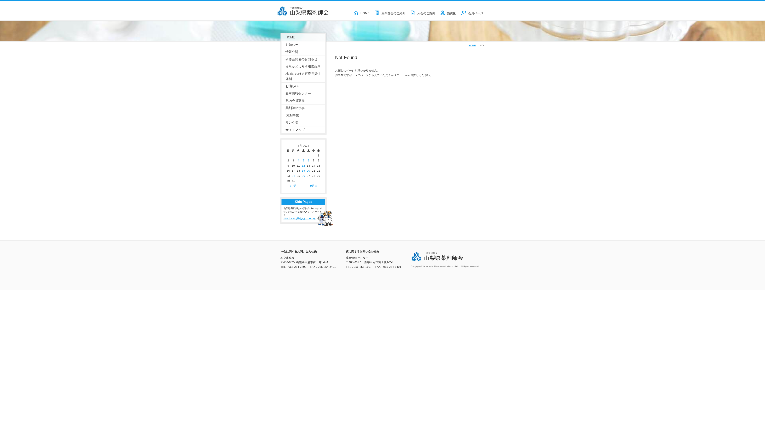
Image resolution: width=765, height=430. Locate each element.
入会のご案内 (426, 13)
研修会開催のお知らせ (301, 59)
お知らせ (291, 44)
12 (303, 165)
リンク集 (291, 122)
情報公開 (291, 52)
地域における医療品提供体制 (303, 76)
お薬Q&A (292, 86)
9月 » (313, 185)
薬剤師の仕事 (295, 108)
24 (293, 175)
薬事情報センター (298, 93)
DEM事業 (292, 115)
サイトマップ (295, 130)
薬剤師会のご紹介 (393, 13)
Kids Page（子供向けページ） (299, 218)
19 (303, 170)
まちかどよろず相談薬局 (303, 66)
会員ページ (475, 13)
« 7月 (293, 185)
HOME (365, 13)
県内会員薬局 (295, 100)
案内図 (451, 13)
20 (308, 170)
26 (303, 175)
